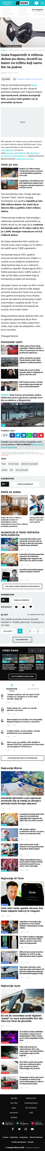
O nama (5, 1137)
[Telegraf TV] (32, 1129)
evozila (4, 470)
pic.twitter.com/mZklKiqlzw (13, 156)
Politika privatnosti (19, 1142)
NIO (11, 470)
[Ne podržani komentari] (30, 607)
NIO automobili (22, 470)
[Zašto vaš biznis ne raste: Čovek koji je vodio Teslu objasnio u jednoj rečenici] (9, 362)
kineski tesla (13, 464)
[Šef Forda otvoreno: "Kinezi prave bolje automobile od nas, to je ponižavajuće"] (9, 386)
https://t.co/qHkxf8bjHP (15, 153)
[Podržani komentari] (23, 607)
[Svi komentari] (16, 607)
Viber (3, 447)
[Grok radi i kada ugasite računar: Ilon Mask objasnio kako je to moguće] (22, 893)
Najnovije (11, 768)
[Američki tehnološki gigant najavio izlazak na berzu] (9, 575)
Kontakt (30, 1142)
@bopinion (35, 153)
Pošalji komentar (25, 484)
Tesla (34, 85)
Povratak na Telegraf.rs (8, 3)
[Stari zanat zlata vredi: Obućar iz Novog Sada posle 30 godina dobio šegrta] (9, 849)
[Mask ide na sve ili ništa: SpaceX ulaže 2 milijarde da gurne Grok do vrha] (9, 374)
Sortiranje (6, 607)
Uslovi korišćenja (36, 1137)
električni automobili (29, 464)
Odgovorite (8, 631)
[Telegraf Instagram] (25, 1129)
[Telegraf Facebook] (12, 1129)
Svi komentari (22, 639)
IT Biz (3, 50)
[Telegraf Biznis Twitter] (19, 1129)
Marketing (14, 1137)
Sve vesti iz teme (22, 586)
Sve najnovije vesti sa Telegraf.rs (22, 758)
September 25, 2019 (25, 159)
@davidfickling (7, 150)
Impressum (23, 1137)
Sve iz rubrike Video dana (22, 676)
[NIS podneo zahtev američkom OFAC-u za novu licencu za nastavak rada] (9, 834)
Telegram (11, 447)
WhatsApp (37, 444)
